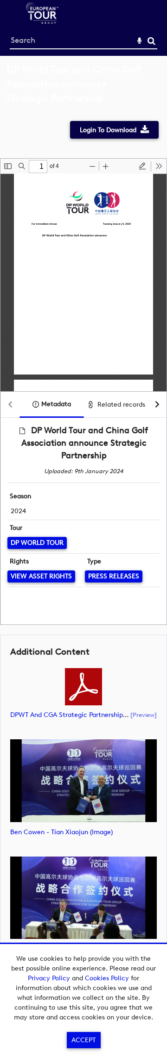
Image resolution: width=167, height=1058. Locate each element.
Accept (83, 1040)
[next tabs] (157, 405)
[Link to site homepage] (42, 21)
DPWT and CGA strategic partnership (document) (85, 715)
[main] (83, 524)
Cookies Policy (107, 978)
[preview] (143, 714)
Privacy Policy (49, 978)
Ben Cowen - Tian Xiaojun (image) (61, 832)
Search (151, 41)
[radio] (142, 166)
